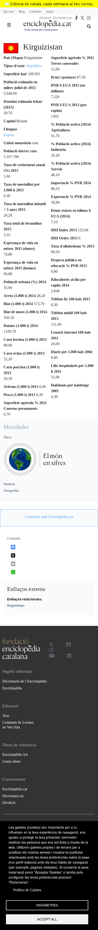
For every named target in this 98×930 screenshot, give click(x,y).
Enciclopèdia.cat (14, 789)
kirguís (9, 135)
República (34, 66)
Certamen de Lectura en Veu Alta (18, 724)
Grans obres (11, 761)
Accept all (47, 919)
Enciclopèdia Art (15, 754)
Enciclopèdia (12, 688)
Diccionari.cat (62, 18)
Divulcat (45, 18)
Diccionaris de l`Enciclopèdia (24, 681)
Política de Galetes (27, 890)
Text (5, 716)
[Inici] (47, 24)
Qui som (8, 11)
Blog (22, 11)
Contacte (35, 11)
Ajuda (50, 11)
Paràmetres (47, 905)
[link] (49, 517)
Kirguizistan (15, 605)
